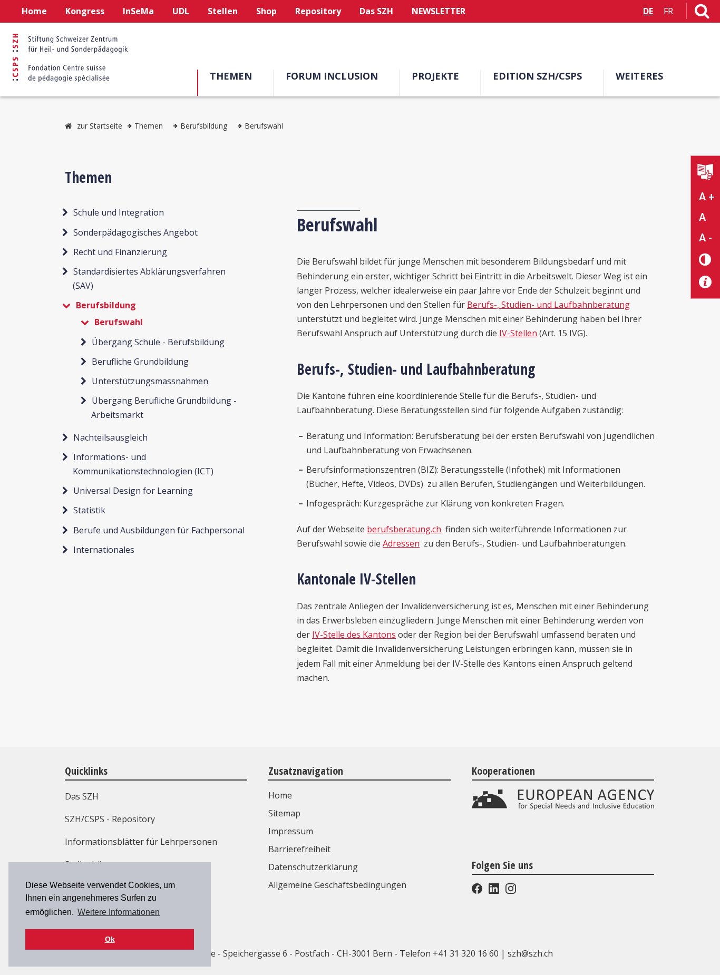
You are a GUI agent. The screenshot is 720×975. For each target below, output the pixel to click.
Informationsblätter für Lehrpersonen (141, 841)
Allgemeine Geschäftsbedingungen (337, 885)
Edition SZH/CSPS (537, 76)
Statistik (89, 510)
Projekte (435, 76)
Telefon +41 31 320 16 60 (449, 953)
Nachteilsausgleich (110, 437)
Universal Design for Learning (133, 490)
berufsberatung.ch (404, 529)
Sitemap (284, 813)
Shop (266, 11)
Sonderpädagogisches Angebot (135, 232)
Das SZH (376, 11)
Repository (318, 11)
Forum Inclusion (332, 76)
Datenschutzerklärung (313, 867)
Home (34, 11)
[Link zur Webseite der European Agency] (563, 807)
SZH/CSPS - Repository (110, 819)
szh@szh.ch (530, 953)
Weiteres (639, 76)
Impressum (290, 831)
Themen (231, 76)
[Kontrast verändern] (705, 259)
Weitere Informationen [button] (118, 912)
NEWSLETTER (438, 11)
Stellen (223, 11)
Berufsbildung (203, 126)
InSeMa (138, 11)
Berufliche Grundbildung (140, 361)
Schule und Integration (118, 212)
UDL (180, 11)
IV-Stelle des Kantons (354, 634)
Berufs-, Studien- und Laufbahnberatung (548, 304)
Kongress (84, 11)
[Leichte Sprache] (705, 173)
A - (705, 237)
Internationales (103, 549)
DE (648, 11)
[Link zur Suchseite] (702, 13)
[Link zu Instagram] (509, 890)
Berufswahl (264, 126)
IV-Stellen (518, 333)
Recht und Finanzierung (120, 251)
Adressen (401, 543)
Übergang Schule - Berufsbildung (158, 341)
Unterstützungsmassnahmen (150, 381)
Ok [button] (110, 939)
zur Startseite (99, 126)
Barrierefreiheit (299, 849)
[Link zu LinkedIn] (494, 890)
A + (707, 196)
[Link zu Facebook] (478, 890)
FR (668, 11)
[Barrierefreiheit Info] (705, 282)
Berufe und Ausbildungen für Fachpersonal (159, 529)
